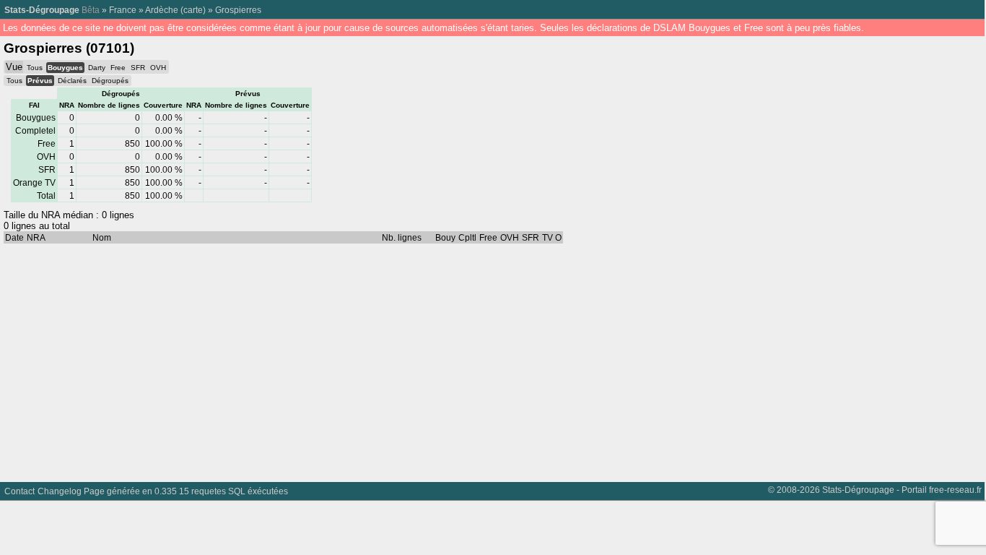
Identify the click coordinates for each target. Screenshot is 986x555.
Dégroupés (110, 81)
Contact (19, 491)
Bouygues (65, 68)
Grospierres (238, 9)
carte (193, 9)
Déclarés (72, 81)
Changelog (60, 491)
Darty (96, 68)
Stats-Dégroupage (41, 9)
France (122, 9)
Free (118, 68)
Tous (35, 68)
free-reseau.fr (955, 489)
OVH (158, 68)
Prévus (40, 81)
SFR (138, 68)
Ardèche (161, 9)
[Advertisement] (433, 359)
